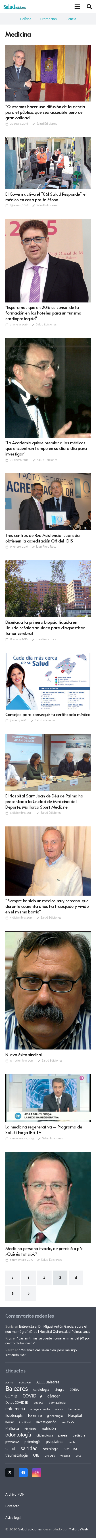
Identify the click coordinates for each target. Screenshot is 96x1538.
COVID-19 (32, 1396)
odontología (18, 1435)
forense (35, 1415)
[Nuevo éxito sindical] (48, 990)
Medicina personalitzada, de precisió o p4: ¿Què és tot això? (44, 1251)
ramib (71, 1442)
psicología (32, 1442)
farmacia (74, 1409)
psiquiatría (54, 1442)
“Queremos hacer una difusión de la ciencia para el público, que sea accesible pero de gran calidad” (45, 111)
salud (10, 1449)
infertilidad (25, 1422)
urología (50, 1455)
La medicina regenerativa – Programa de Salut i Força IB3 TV (43, 1129)
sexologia (50, 1449)
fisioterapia (14, 1416)
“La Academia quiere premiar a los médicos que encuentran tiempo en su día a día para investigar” (46, 448)
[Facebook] (23, 1472)
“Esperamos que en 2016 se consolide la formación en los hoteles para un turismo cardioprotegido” (43, 312)
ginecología (55, 1416)
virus (78, 1456)
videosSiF (66, 1456)
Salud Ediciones (46, 124)
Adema (9, 1383)
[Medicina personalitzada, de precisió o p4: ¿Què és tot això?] (48, 1198)
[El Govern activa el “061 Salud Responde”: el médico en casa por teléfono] (48, 163)
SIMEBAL (71, 1449)
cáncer (53, 1396)
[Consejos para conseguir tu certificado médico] (48, 681)
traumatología (16, 1455)
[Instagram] (36, 1472)
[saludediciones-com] (15, 6)
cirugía (59, 1390)
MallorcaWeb (78, 1529)
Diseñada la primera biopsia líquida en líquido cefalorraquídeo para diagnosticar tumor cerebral (45, 627)
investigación (46, 1422)
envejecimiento (40, 1409)
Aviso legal (13, 1518)
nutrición (49, 1429)
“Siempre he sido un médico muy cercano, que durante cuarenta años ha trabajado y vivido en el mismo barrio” (47, 906)
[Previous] (12, 1278)
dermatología (57, 1402)
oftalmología (44, 1435)
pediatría (79, 1435)
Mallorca (12, 1428)
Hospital (75, 1415)
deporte (38, 1402)
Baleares (16, 1389)
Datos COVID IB (16, 1403)
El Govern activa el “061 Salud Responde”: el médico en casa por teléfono (46, 196)
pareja (62, 1435)
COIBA (74, 1390)
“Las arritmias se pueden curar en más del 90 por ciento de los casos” (47, 1340)
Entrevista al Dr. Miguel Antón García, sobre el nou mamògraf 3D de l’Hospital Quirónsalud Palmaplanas (47, 1329)
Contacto (12, 1506)
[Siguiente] (28, 1293)
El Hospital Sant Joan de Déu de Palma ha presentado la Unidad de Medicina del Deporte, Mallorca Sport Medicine (44, 801)
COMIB (11, 1396)
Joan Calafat (68, 1422)
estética (59, 1410)
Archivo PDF (14, 1495)
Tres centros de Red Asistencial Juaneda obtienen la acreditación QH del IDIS (42, 538)
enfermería (15, 1409)
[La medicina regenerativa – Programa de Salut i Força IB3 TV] (48, 1098)
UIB (36, 1455)
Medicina (30, 1429)
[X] (9, 1472)
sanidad (29, 1448)
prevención (12, 1442)
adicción (25, 1382)
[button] (77, 7)
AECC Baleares (47, 1382)
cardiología (41, 1390)
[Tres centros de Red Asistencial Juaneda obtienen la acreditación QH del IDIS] (48, 501)
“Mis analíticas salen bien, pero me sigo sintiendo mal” (41, 1352)
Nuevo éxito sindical (23, 1054)
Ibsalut (9, 1422)
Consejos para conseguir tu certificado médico (47, 714)
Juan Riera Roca (46, 546)
